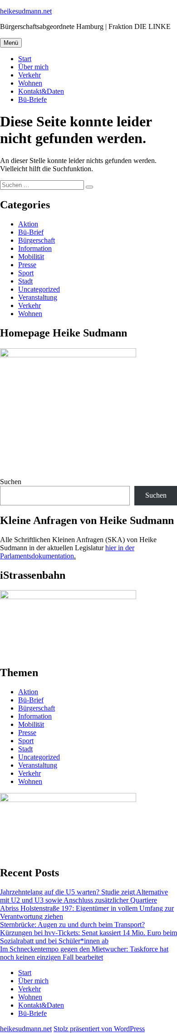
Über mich (33, 67)
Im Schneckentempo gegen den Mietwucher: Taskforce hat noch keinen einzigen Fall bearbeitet (84, 953)
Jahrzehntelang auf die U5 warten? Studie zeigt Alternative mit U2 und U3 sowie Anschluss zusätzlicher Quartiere (84, 896)
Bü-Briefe (32, 99)
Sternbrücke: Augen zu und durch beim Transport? (72, 924)
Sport (26, 273)
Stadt (25, 281)
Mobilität (31, 256)
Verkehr (29, 75)
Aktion (28, 224)
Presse (27, 265)
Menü (11, 42)
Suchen (10, 481)
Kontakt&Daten (41, 91)
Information (35, 248)
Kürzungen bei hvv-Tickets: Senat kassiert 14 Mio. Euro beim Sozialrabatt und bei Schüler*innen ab (88, 937)
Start (24, 58)
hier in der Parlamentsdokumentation (67, 552)
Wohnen (30, 83)
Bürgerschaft (36, 240)
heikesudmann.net (26, 11)
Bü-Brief (31, 232)
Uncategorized (39, 289)
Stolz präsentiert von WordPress (99, 1029)
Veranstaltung (37, 297)
